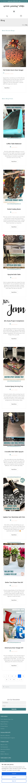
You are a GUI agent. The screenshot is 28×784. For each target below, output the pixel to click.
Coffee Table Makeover (14, 144)
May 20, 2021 (14, 651)
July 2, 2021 (14, 278)
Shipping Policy (4, 721)
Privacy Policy (4, 726)
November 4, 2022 (9, 73)
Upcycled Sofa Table (14, 274)
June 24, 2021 (14, 324)
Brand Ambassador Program (8, 737)
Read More (7, 87)
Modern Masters (5, 754)
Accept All (14, 773)
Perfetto (3, 751)
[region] (14, 773)
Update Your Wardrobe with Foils (14, 517)
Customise (14, 777)
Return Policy (4, 724)
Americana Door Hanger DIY (14, 648)
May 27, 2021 (14, 586)
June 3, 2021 (14, 520)
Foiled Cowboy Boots (14, 209)
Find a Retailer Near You (7, 719)
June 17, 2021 (14, 389)
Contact (3, 728)
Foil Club (3, 760)
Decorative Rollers (5, 749)
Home (23, 25)
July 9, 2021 (14, 212)
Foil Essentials (4, 747)
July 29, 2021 (14, 147)
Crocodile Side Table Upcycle (14, 452)
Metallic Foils (4, 744)
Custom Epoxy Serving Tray (14, 386)
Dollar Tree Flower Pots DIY (14, 582)
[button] (14, 11)
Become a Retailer (5, 735)
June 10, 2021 (14, 455)
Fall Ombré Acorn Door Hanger (13, 70)
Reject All (14, 781)
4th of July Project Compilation (14, 321)
